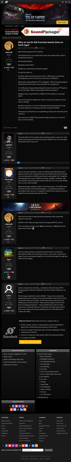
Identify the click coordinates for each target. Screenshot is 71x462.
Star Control (22, 431)
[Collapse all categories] (68, 354)
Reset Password (61, 431)
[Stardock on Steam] (26, 406)
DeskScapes (4, 431)
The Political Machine (25, 433)
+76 (9, 191)
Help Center (60, 421)
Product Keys (60, 428)
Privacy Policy (24, 459)
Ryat (9, 259)
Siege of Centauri (23, 438)
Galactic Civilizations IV (25, 426)
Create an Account (62, 426)
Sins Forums (41, 48)
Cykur (8, 295)
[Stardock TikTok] (18, 409)
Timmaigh (9, 179)
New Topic (62, 22)
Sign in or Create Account (30, 342)
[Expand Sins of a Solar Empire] (37, 354)
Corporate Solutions (7, 423)
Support (60, 417)
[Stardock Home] (6, 2)
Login (22, 26)
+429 (9, 269)
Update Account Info (62, 433)
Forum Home (8, 26)
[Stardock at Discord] (14, 409)
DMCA (42, 459)
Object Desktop (5, 421)
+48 (9, 307)
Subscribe (48, 450)
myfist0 (9, 145)
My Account (60, 423)
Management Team (44, 426)
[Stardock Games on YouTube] (16, 406)
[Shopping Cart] (66, 2)
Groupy (3, 436)
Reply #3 (20, 213)
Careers (41, 428)
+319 (9, 157)
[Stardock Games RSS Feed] (24, 409)
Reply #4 (20, 248)
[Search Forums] (69, 2)
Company (42, 417)
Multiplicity (4, 433)
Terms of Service (34, 459)
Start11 (3, 426)
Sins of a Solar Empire (14, 38)
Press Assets (42, 433)
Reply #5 (20, 284)
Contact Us (42, 438)
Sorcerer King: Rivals (24, 440)
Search (16, 26)
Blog (40, 423)
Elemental (22, 423)
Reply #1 (20, 133)
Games (21, 417)
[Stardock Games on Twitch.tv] (19, 406)
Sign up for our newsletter (11, 450)
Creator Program (43, 436)
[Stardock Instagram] (23, 406)
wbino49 (8, 52)
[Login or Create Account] (62, 2)
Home (4, 38)
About (40, 421)
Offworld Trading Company (26, 436)
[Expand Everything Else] (37, 397)
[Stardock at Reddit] (11, 409)
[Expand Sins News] (39, 369)
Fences (3, 428)
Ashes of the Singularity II (26, 421)
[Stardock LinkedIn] (21, 409)
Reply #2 (20, 168)
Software (4, 417)
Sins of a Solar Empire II (25, 428)
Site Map (47, 459)
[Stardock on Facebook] (13, 406)
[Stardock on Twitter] (9, 406)
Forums (41, 440)
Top (67, 133)
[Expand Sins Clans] (39, 379)
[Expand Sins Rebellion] (39, 376)
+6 (9, 64)
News (40, 431)
